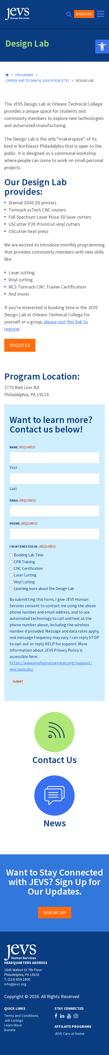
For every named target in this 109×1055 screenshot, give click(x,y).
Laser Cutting (25, 575)
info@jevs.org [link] (15, 984)
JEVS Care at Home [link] (69, 1033)
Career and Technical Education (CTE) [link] (37, 80)
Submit (18, 681)
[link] (102, 46)
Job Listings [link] (13, 1020)
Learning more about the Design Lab (44, 588)
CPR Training (24, 561)
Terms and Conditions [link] (21, 1015)
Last (13, 488)
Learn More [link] (13, 1025)
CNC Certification (28, 568)
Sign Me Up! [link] (54, 912)
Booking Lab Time (28, 554)
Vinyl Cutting (24, 581)
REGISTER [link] (20, 345)
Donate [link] (84, 14)
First (13, 467)
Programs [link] (24, 75)
